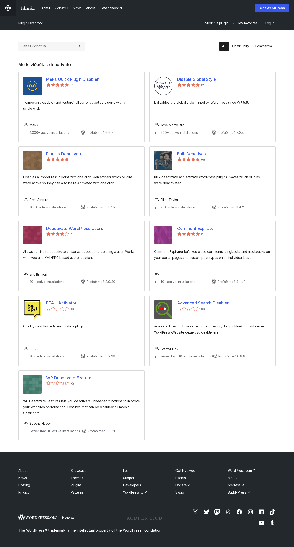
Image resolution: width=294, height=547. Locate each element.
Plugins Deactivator (65, 153)
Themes (77, 478)
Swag (181, 492)
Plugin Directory (30, 23)
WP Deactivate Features (70, 377)
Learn (127, 470)
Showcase (79, 470)
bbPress (236, 485)
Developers (132, 485)
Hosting (24, 485)
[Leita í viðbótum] (80, 46)
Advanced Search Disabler (203, 303)
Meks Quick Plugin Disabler (72, 79)
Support (129, 478)
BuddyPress (239, 492)
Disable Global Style (196, 79)
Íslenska (68, 518)
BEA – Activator (61, 303)
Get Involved (185, 470)
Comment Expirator (196, 228)
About (23, 470)
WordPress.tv (135, 492)
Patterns (77, 492)
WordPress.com (242, 470)
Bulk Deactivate (192, 153)
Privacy (24, 492)
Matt (233, 478)
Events (180, 478)
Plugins (76, 485)
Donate (183, 485)
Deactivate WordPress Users (74, 228)
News (22, 478)
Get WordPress (272, 8)
